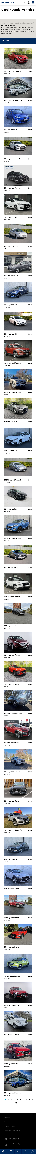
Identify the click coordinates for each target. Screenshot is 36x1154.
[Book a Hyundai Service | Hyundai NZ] (32, 1151)
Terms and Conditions (9, 1126)
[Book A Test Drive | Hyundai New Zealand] (3, 1151)
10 (32, 1099)
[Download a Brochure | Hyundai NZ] (10, 1151)
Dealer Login (7, 1121)
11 (16, 1103)
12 (19, 1103)
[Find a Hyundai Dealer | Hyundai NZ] (25, 1151)
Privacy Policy (7, 1117)
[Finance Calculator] (18, 1151)
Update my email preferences (12, 1130)
